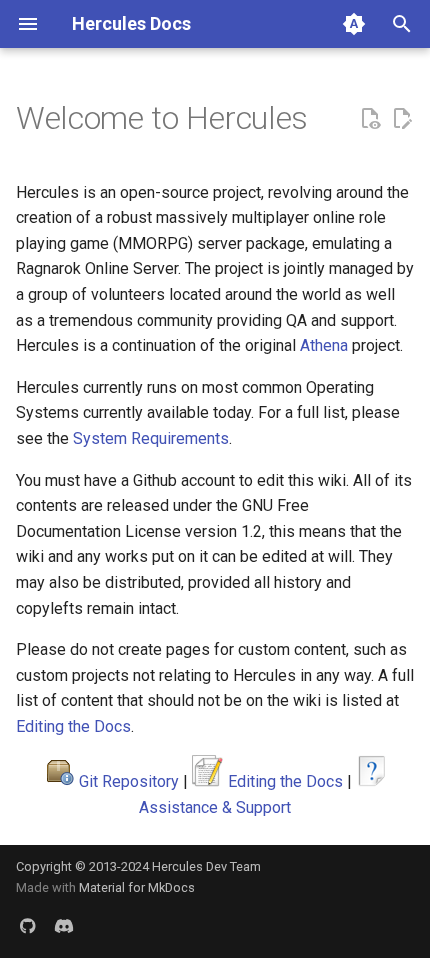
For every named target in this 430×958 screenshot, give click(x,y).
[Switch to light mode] (354, 24)
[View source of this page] (370, 119)
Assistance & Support (215, 807)
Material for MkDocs (137, 887)
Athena (324, 345)
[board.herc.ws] (64, 926)
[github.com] (28, 926)
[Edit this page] (402, 119)
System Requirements (151, 438)
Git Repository (129, 781)
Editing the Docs (73, 726)
